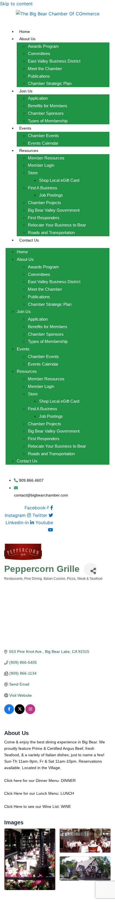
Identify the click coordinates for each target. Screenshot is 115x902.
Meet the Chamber (45, 68)
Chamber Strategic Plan (49, 83)
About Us (27, 39)
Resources (28, 150)
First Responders (43, 217)
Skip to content (16, 3)
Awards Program (43, 46)
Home (24, 31)
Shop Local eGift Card (59, 180)
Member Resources (46, 158)
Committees (39, 53)
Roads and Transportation (51, 232)
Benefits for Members (47, 105)
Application (38, 98)
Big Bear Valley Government (54, 210)
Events (25, 128)
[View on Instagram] (30, 712)
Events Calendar (43, 143)
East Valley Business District (54, 61)
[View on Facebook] (9, 712)
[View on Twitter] (20, 712)
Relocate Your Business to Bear (57, 225)
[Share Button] (90, 569)
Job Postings (51, 195)
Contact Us (29, 240)
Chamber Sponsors (46, 113)
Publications (39, 76)
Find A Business (42, 187)
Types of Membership (48, 120)
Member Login (41, 165)
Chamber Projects (44, 202)
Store (33, 172)
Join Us (25, 91)
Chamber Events (43, 135)
